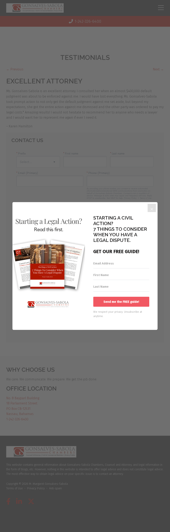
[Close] (152, 208)
